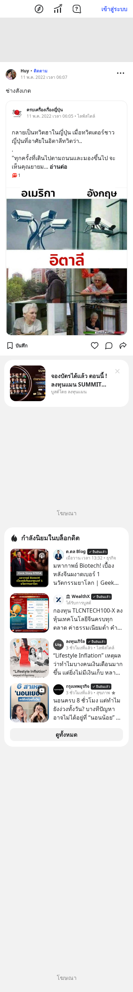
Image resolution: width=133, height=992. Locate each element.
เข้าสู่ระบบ (114, 9)
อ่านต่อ (58, 166)
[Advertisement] (66, 40)
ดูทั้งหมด (66, 734)
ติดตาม (41, 71)
